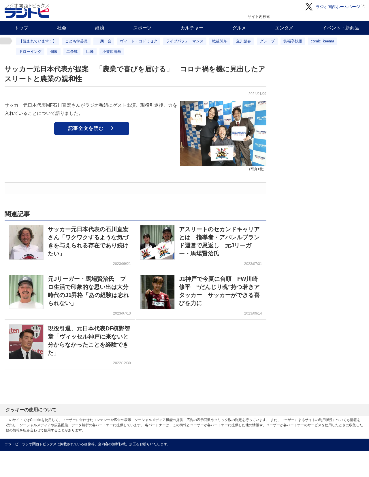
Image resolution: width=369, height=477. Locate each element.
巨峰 (90, 51)
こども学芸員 (76, 41)
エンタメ (284, 27)
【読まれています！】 (38, 41)
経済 (99, 27)
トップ (21, 27)
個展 (54, 51)
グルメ (239, 27)
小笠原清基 (111, 51)
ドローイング (30, 51)
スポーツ (142, 27)
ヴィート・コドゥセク (138, 41)
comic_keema (322, 41)
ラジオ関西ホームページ (338, 7)
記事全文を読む (86, 128)
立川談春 (243, 41)
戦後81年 (219, 41)
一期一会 (103, 41)
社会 (61, 27)
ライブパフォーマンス (185, 41)
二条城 (72, 51)
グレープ (267, 41)
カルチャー (192, 27)
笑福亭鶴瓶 (292, 41)
